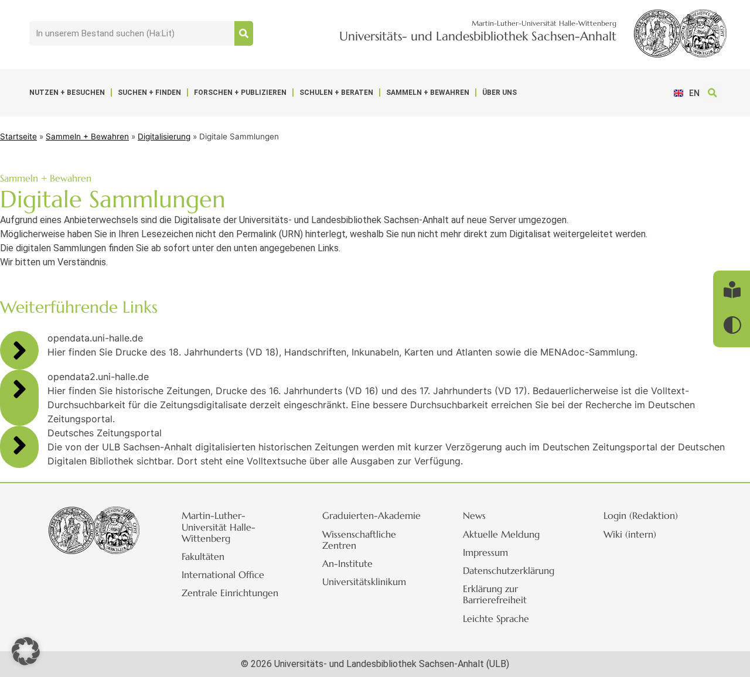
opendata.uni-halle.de (95, 338)
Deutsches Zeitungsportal (104, 433)
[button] (712, 92)
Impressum (485, 552)
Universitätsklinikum (364, 581)
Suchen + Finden (149, 92)
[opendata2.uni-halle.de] (19, 389)
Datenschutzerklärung (508, 570)
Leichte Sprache (496, 618)
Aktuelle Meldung (501, 534)
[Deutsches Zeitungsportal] (19, 445)
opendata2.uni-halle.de (98, 376)
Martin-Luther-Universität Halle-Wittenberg (218, 526)
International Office (223, 574)
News (474, 515)
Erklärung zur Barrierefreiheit (495, 594)
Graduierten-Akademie (371, 515)
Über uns (499, 92)
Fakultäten (203, 556)
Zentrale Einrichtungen (230, 593)
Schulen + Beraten (336, 92)
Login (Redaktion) (641, 515)
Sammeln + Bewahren (427, 92)
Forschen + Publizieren (240, 92)
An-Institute (347, 563)
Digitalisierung (164, 136)
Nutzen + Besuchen (67, 92)
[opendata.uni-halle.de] (19, 350)
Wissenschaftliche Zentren (359, 539)
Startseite (18, 136)
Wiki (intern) (630, 534)
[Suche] (243, 33)
